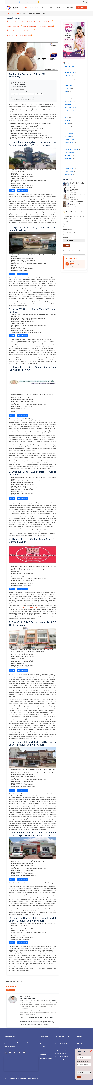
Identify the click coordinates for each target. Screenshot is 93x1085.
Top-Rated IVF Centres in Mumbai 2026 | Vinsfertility (77, 183)
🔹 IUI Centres (68, 114)
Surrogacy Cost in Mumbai (45, 22)
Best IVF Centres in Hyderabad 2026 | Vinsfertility (75, 189)
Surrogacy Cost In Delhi (60, 1040)
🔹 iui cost (67, 117)
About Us (42, 1043)
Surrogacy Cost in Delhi (13, 26)
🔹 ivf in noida (68, 136)
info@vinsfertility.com (12, 1048)
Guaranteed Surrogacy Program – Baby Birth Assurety (20, 31)
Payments (70, 7)
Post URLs (78, 1040)
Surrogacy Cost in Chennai (46, 26)
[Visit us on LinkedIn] (19, 1052)
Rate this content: (11, 984)
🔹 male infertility (68, 146)
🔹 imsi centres (68, 104)
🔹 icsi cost (67, 98)
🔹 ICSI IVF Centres (69, 101)
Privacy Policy (39, 1078)
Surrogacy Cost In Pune (60, 1046)
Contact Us (42, 1046)
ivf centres (16, 13)
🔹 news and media (69, 152)
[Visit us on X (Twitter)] (5, 1052)
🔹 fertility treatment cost (70, 82)
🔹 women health (69, 174)
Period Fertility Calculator (46, 1058)
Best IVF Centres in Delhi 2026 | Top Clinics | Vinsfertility (76, 203)
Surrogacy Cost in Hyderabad (29, 26)
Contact (58, 7)
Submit (67, 245)
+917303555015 (81, 7)
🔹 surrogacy (68, 165)
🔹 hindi (67, 91)
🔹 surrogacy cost (69, 171)
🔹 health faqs (68, 88)
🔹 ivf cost (67, 123)
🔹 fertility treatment (69, 79)
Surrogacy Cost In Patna (60, 1059)
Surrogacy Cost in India (13, 22)
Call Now (12, 190)
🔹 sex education (69, 158)
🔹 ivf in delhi (67, 130)
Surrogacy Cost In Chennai (61, 1053)
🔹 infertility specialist (70, 110)
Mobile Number (67, 229)
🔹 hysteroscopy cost (69, 94)
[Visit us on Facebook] (10, 1052)
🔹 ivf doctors (67, 126)
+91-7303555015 (12, 1046)
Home (26, 7)
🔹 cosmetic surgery (69, 66)
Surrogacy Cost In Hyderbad (61, 1056)
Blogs (64, 7)
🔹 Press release (68, 155)
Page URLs (79, 1043)
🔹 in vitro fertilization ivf (70, 107)
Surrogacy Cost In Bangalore (61, 1050)
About (31, 7)
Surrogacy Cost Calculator (46, 1061)
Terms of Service (31, 1078)
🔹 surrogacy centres (70, 168)
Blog (41, 1050)
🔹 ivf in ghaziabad (69, 133)
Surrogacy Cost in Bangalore (29, 22)
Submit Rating (10, 989)
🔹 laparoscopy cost (69, 142)
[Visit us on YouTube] (24, 1052)
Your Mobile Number (82, 1061)
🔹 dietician (67, 69)
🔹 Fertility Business (69, 72)
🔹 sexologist (67, 162)
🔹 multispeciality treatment (71, 149)
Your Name (66, 221)
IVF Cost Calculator (44, 1065)
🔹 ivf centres (68, 120)
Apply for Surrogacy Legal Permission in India (19, 35)
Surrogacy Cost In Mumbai (61, 1043)
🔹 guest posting (68, 85)
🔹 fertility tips (68, 75)
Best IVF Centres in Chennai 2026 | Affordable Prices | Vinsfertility (77, 196)
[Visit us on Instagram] (14, 1052)
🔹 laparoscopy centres (70, 139)
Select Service (67, 237)
